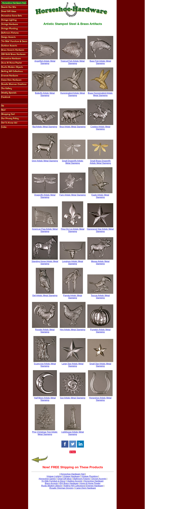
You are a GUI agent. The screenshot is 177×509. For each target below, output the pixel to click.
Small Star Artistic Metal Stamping (100, 365)
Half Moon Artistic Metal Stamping (45, 399)
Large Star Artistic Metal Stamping (72, 365)
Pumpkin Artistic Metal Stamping (100, 331)
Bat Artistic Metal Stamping (45, 127)
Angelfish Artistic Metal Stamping (44, 62)
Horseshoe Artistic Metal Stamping (100, 399)
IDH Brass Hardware (69, 483)
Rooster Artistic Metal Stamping (45, 331)
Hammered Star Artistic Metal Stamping (100, 230)
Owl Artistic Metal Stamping (44, 295)
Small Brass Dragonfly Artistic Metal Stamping (100, 162)
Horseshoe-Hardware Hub (73, 474)
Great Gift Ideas (65, 479)
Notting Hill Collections (74, 486)
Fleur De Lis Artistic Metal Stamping (72, 230)
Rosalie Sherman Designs (61, 488)
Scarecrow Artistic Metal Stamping (45, 365)
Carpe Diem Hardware (85, 488)
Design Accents (99, 479)
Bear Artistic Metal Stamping (73, 127)
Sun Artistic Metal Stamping (72, 398)
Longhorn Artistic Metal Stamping (72, 262)
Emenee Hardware (94, 486)
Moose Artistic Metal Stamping (100, 262)
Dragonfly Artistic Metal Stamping (44, 196)
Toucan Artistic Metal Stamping (100, 296)
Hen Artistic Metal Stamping (72, 330)
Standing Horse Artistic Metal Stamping (45, 262)
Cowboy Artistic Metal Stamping (100, 128)
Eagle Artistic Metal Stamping (100, 196)
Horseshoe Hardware (94, 481)
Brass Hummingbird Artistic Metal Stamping (100, 94)
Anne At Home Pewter (90, 483)
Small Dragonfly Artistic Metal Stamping (72, 162)
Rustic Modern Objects (51, 486)
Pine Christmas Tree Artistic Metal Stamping (45, 433)
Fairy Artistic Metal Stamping (72, 195)
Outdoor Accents (74, 481)
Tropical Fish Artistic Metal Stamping (73, 62)
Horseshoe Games (47, 479)
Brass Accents (51, 483)
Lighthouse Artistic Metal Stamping (72, 433)
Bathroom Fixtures (81, 479)
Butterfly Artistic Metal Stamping (45, 94)
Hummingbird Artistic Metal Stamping (72, 94)
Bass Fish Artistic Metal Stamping (100, 62)
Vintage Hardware (71, 476)
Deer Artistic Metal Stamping (45, 161)
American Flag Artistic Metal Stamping (45, 230)
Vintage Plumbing (89, 476)
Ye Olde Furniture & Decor (53, 481)
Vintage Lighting (54, 476)
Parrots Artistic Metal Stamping (72, 296)
